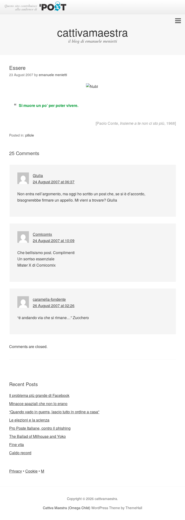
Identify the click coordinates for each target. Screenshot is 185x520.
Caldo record (20, 452)
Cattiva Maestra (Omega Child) (66, 507)
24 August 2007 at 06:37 (53, 181)
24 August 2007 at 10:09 (53, 240)
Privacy (15, 471)
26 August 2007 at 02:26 (53, 305)
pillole (29, 135)
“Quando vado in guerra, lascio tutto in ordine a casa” (54, 412)
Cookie (31, 471)
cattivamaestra (92, 32)
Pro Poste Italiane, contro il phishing (40, 428)
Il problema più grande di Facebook (39, 395)
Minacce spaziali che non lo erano (38, 403)
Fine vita (16, 444)
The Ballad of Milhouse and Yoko (37, 436)
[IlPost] (53, 7)
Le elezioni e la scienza (29, 420)
